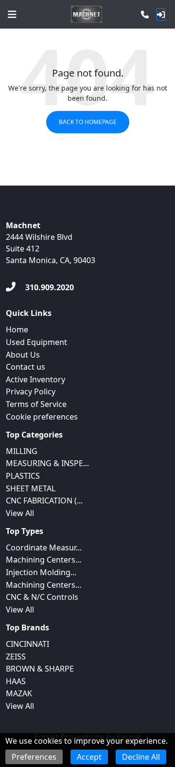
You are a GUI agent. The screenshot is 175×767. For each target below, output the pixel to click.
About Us (23, 354)
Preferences (34, 756)
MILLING (21, 451)
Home (17, 329)
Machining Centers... (43, 559)
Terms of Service (36, 404)
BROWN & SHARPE (40, 668)
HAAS (16, 681)
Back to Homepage (88, 122)
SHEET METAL (30, 488)
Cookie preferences (42, 416)
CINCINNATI (27, 644)
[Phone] (145, 14)
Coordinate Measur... (44, 547)
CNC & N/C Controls (42, 597)
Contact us (25, 366)
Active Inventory (35, 379)
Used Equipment (36, 342)
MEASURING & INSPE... (47, 463)
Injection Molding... (41, 572)
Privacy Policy (30, 391)
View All (20, 513)
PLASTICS (23, 475)
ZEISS (16, 656)
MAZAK (19, 693)
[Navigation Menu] (12, 14)
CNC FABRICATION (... (44, 500)
